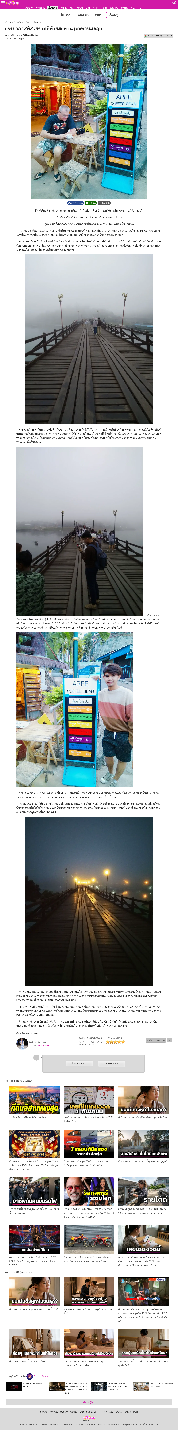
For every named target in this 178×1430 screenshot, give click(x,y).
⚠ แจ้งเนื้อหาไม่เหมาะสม (156, 1040)
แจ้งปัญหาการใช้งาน (129, 1425)
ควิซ (105, 8)
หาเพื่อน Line (83, 8)
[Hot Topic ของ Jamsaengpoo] (22, 1049)
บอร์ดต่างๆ (83, 15)
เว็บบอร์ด (52, 8)
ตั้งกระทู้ (113, 15)
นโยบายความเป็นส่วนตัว (49, 1425)
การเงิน (124, 8)
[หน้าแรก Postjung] (12, 2)
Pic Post (96, 8)
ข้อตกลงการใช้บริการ (28, 1425)
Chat (72, 8)
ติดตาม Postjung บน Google (160, 36)
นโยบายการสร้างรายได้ (85, 1425)
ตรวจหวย (40, 8)
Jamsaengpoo (18, 39)
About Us (101, 1425)
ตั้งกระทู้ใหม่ (89, 1402)
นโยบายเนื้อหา (68, 1425)
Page (133, 8)
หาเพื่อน (63, 8)
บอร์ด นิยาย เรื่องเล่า (31, 22)
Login (79, 1063)
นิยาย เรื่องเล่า (41, 1376)
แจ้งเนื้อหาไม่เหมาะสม (149, 1425)
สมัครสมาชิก (111, 1063)
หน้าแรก (29, 8)
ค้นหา (98, 15)
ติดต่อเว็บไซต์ (113, 1425)
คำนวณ (114, 8)
